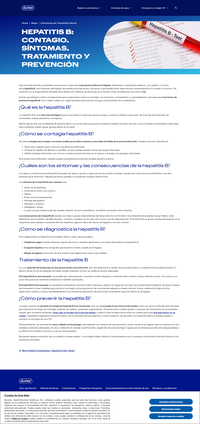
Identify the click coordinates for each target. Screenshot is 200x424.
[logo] (28, 7)
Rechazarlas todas (171, 409)
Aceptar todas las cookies (171, 416)
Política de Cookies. (20, 418)
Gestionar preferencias (171, 401)
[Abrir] (175, 7)
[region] (100, 407)
